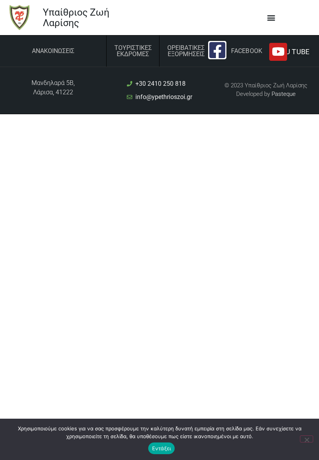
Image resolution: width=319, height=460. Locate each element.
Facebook (247, 51)
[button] (271, 17)
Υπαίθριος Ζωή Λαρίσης (76, 18)
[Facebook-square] (217, 50)
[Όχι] (306, 438)
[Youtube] (278, 52)
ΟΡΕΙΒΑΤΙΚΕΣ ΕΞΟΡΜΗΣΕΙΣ (186, 51)
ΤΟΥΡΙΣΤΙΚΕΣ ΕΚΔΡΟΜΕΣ (133, 51)
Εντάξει (161, 448)
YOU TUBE (293, 52)
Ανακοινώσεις (53, 51)
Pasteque (284, 93)
